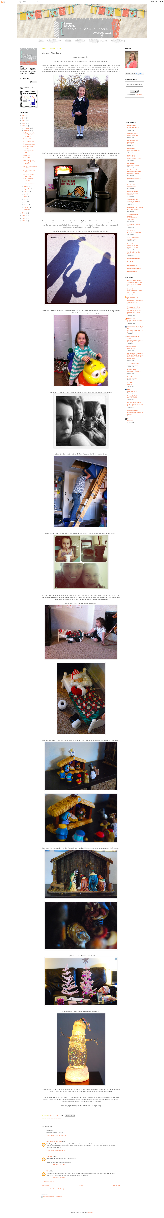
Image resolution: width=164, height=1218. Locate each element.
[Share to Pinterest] (74, 1115)
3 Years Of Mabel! (132, 378)
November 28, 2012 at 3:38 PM (56, 1178)
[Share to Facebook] (72, 1115)
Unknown (49, 1156)
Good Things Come (133, 383)
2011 (24, 213)
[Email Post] (62, 1115)
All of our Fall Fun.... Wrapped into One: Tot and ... (29, 162)
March (26, 204)
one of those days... (29, 183)
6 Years (129, 226)
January (26, 210)
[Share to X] (70, 1115)
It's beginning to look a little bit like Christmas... (29, 134)
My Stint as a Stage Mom (134, 371)
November (27, 131)
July (25, 194)
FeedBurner (138, 95)
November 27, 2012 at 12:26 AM (56, 1135)
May (25, 199)
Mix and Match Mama (134, 281)
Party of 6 (130, 384)
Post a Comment (49, 1182)
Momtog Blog (131, 370)
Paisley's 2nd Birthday (133, 165)
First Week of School (133, 173)
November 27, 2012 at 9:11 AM (56, 1150)
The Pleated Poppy (133, 363)
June (25, 197)
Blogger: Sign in (132, 265)
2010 (24, 215)
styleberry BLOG (132, 134)
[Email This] (66, 1115)
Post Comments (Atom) (57, 1189)
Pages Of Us (131, 155)
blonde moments (132, 191)
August (26, 191)
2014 (24, 120)
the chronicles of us (133, 185)
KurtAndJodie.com (133, 262)
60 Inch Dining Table (132, 135)
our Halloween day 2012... (29, 171)
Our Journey (131, 163)
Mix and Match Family (134, 402)
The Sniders (131, 231)
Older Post (116, 1186)
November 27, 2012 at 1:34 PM (56, 1165)
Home (81, 1186)
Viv (48, 1171)
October (26, 186)
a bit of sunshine (132, 411)
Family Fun (50, 1118)
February (26, 207)
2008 (24, 221)
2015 (24, 118)
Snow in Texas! (131, 253)
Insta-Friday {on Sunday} (28, 179)
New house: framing (132, 365)
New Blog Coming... (132, 397)
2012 (24, 126)
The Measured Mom (133, 307)
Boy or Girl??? (27, 155)
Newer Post (45, 1186)
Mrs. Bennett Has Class (54, 1141)
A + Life (129, 376)
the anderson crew (133, 419)
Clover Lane (131, 318)
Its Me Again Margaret (134, 268)
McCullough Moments (134, 178)
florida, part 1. (131, 420)
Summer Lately (131, 180)
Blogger (90, 1212)
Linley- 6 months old (132, 144)
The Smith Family (132, 199)
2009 (24, 218)
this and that (27, 139)
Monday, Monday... (29, 144)
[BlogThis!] (68, 1115)
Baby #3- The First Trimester (28, 175)
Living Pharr (131, 149)
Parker (59, 1118)
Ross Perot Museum (132, 209)
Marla (50, 1115)
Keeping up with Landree (135, 208)
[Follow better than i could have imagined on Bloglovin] (134, 74)
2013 (24, 123)
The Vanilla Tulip (132, 396)
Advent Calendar (131, 186)
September (27, 189)
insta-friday (26, 157)
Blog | (129, 389)
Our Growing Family (133, 252)
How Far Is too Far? (132, 391)
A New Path (130, 129)
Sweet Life (130, 244)
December (27, 128)
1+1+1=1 (130, 289)
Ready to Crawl (131, 239)
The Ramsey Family (133, 224)
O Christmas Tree (28, 141)
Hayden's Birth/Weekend (134, 232)
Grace (55, 1118)
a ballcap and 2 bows (133, 258)
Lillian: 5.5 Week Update (133, 150)
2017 (24, 115)
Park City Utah (131, 348)
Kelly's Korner (131, 347)
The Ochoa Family (133, 237)
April (25, 202)
